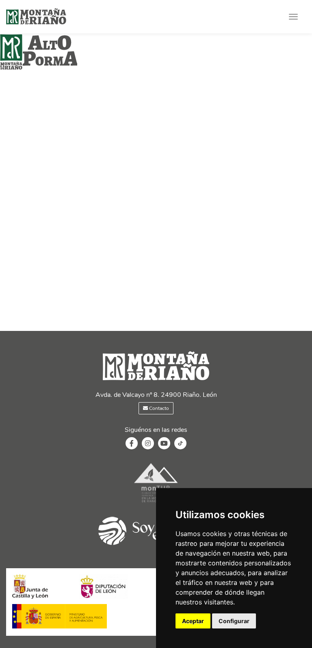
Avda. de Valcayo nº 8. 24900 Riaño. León (156, 394)
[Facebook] (132, 443)
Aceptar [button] (193, 620)
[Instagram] (148, 443)
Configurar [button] (234, 620)
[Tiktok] (180, 447)
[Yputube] (164, 443)
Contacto (158, 408)
